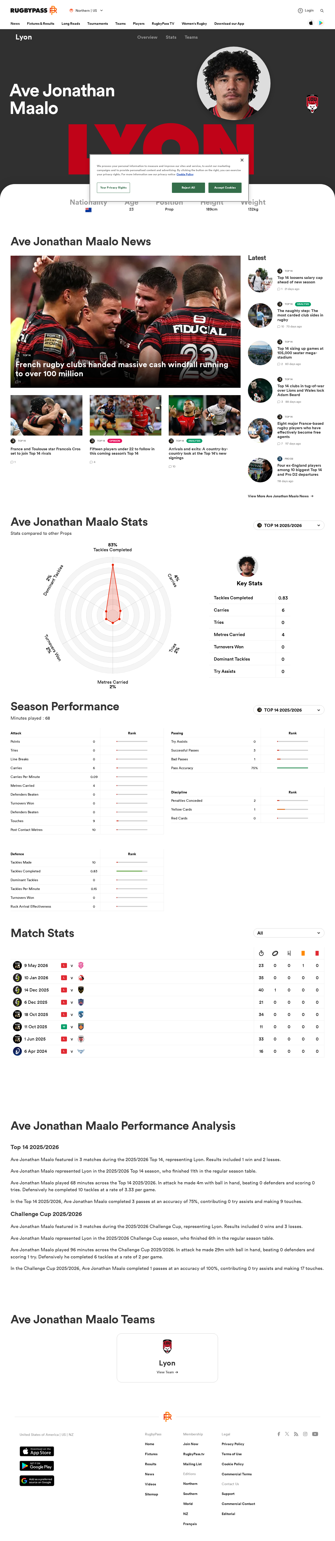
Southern (190, 1493)
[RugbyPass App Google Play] (65, 1466)
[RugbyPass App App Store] (65, 1452)
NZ (185, 1513)
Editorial (228, 1513)
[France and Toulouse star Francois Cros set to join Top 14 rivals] (46, 432)
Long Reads (71, 23)
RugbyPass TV (163, 23)
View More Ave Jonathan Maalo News (278, 496)
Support (228, 1493)
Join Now (190, 1443)
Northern (190, 1483)
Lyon (23, 37)
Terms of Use (232, 1454)
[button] (147, 37)
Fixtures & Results (40, 23)
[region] (169, 178)
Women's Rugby (194, 23)
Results (150, 1464)
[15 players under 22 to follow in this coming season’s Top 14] (126, 432)
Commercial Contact (238, 1503)
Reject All (188, 187)
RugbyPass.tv (194, 1454)
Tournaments (97, 23)
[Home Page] (34, 10)
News (15, 23)
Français (190, 1523)
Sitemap (151, 1494)
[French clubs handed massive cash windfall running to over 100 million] (126, 322)
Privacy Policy (233, 1443)
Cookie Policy (233, 1464)
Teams (120, 23)
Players (138, 23)
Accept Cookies (225, 187)
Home (149, 1443)
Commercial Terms (237, 1474)
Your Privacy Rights (113, 187)
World (188, 1503)
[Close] (242, 160)
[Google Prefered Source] (65, 1481)
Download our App (229, 23)
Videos (150, 1484)
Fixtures (151, 1454)
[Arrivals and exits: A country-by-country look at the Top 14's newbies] (205, 432)
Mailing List (192, 1464)
